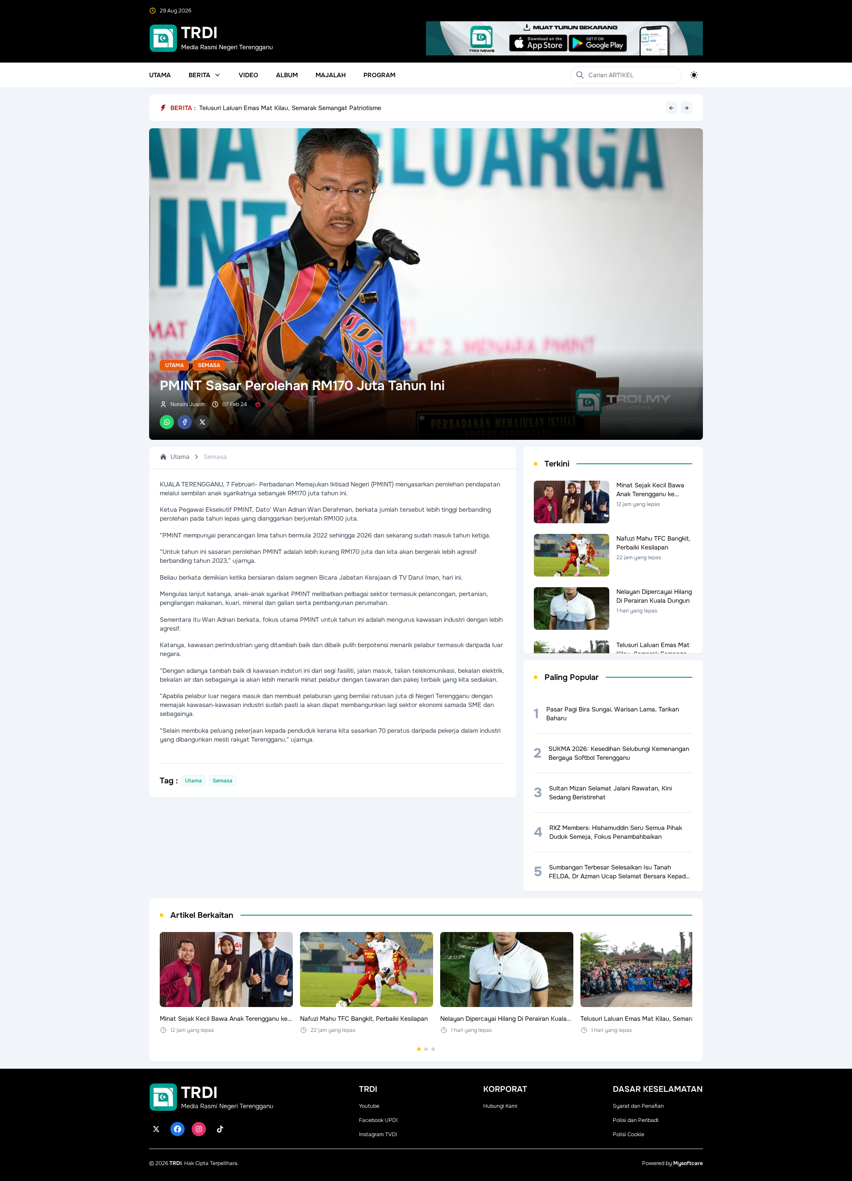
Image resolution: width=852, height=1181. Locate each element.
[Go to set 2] (426, 1049)
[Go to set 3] (433, 1049)
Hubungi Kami (500, 1106)
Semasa (209, 365)
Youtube (369, 1106)
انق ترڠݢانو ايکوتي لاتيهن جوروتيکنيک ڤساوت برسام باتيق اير (279, 106)
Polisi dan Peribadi (636, 1120)
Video (248, 75)
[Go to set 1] (419, 1049)
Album (287, 75)
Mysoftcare (688, 1163)
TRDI (175, 1163)
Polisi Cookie (628, 1134)
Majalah (331, 75)
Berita (199, 75)
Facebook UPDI (378, 1120)
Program (379, 75)
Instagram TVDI (378, 1134)
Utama (160, 75)
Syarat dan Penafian (638, 1106)
